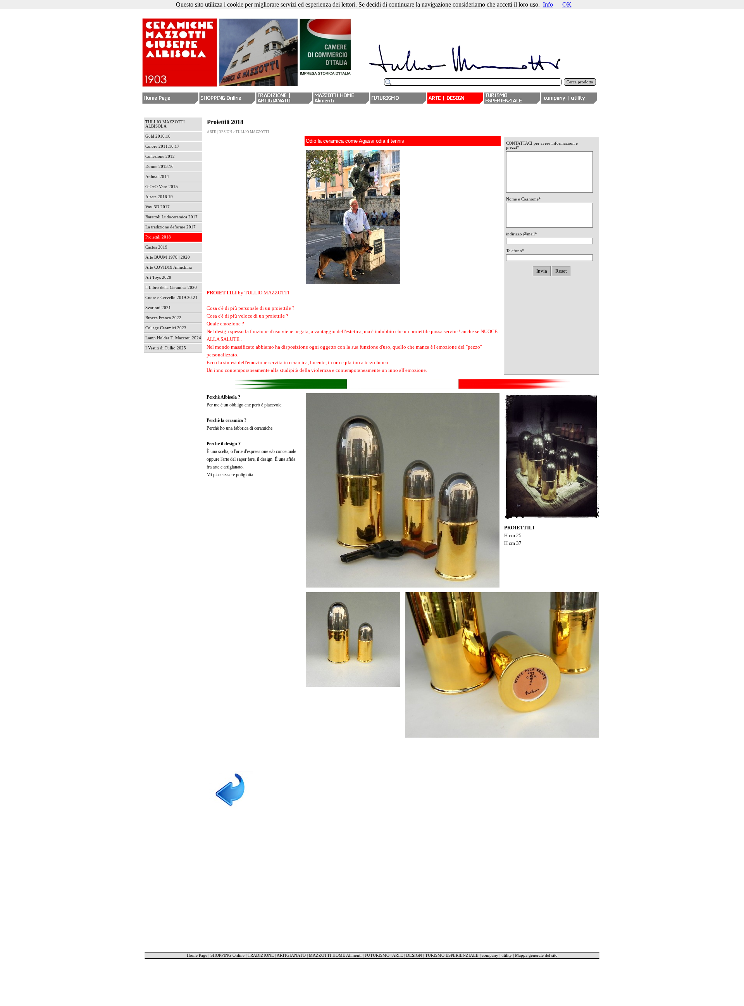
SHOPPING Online (227, 955)
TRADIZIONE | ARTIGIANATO (277, 955)
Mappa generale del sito (536, 955)
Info (548, 4)
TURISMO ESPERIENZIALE (452, 955)
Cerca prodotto (580, 82)
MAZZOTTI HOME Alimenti (335, 955)
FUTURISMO (377, 955)
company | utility (497, 955)
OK (567, 4)
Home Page (197, 955)
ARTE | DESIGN (407, 955)
